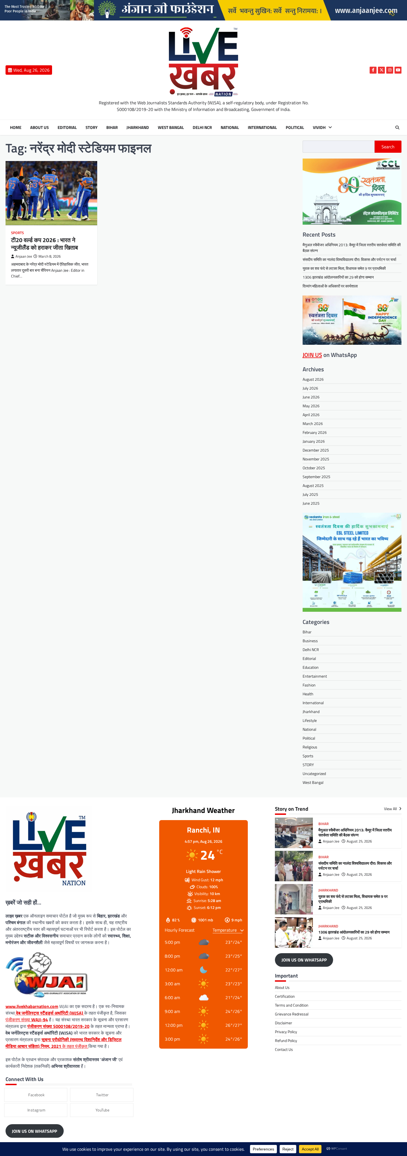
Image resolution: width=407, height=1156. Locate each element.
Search (388, 146)
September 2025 (316, 476)
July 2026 (310, 388)
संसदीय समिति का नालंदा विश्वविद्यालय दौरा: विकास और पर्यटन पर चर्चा (349, 259)
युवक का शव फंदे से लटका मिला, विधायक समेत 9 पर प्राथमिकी (344, 268)
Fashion (309, 685)
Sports (17, 233)
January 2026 (314, 441)
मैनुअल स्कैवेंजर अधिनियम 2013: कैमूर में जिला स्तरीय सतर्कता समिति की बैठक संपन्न (355, 832)
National (230, 128)
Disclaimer (283, 1023)
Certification (285, 996)
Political (295, 128)
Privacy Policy (286, 1032)
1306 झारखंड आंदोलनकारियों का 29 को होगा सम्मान (338, 277)
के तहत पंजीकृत (64, 1042)
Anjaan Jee (24, 256)
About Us (39, 128)
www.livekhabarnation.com (32, 1006)
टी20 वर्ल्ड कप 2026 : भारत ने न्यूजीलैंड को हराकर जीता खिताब (44, 243)
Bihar (112, 128)
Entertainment (315, 676)
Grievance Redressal (291, 1014)
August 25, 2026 (359, 841)
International (262, 128)
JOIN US (312, 354)
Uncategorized (314, 773)
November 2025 (316, 459)
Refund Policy (286, 1040)
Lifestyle (310, 720)
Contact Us (284, 1049)
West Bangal (171, 128)
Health (308, 694)
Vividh (319, 128)
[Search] (397, 127)
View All (391, 809)
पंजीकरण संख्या (27, 1019)
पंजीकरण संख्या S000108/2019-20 (58, 1026)
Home (15, 128)
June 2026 (311, 397)
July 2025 (310, 494)
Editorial (67, 128)
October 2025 (314, 468)
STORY (91, 128)
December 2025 (316, 450)
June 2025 (311, 503)
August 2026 (313, 379)
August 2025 (313, 485)
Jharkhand (138, 128)
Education (311, 667)
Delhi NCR (202, 128)
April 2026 (311, 415)
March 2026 (313, 423)
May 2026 (311, 406)
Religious (310, 747)
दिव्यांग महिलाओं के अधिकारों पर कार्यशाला (330, 286)
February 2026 (315, 432)
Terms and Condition (291, 1005)
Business (310, 641)
